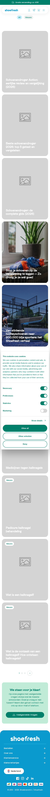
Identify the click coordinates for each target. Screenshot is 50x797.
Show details (36, 420)
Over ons (8, 753)
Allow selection (25, 436)
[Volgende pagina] (29, 673)
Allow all (25, 428)
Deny (25, 444)
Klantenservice (11, 758)
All (19, 17)
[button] (43, 10)
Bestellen (8, 748)
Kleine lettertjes (11, 762)
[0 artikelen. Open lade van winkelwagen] (38, 10)
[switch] (43, 396)
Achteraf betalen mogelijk (29, 2)
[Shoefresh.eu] (12, 10)
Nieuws (28, 17)
